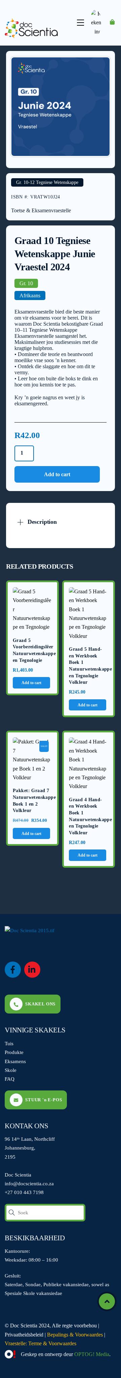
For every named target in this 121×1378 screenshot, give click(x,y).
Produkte (14, 1052)
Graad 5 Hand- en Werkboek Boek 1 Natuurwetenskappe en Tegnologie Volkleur (88, 666)
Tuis (9, 1043)
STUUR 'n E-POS (43, 1099)
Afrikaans (29, 295)
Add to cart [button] (31, 682)
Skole (10, 1070)
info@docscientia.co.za (29, 1183)
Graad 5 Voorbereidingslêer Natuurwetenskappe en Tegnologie (32, 650)
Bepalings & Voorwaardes (75, 1335)
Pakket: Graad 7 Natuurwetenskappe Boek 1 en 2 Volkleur (32, 800)
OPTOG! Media (91, 1354)
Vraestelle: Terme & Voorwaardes (40, 1343)
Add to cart (57, 474)
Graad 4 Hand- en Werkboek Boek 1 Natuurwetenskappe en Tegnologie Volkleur (88, 816)
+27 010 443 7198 (24, 1192)
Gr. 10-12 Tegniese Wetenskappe (47, 182)
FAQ (9, 1079)
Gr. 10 (26, 283)
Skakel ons (40, 1003)
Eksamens (15, 1061)
